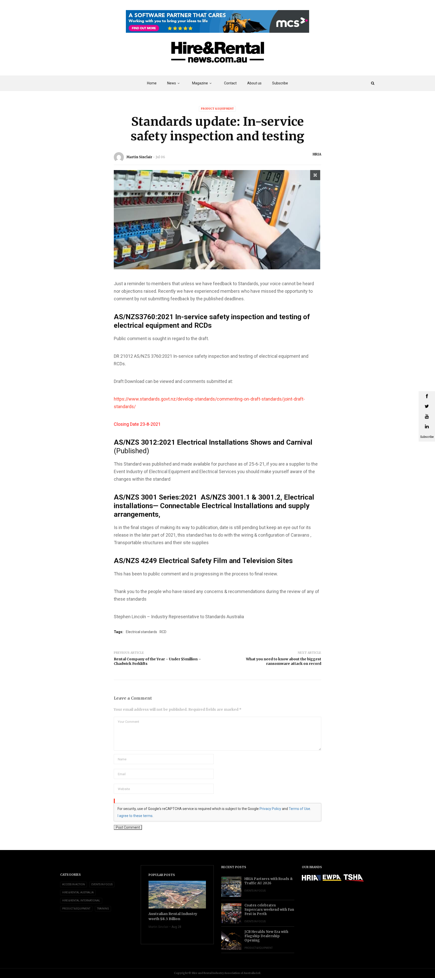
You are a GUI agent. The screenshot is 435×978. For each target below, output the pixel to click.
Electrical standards (141, 632)
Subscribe (280, 83)
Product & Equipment (217, 108)
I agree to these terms (135, 816)
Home (152, 83)
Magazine (200, 83)
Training (103, 908)
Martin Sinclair (139, 157)
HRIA (317, 154)
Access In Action (73, 884)
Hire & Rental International (81, 900)
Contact (230, 83)
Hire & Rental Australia (78, 892)
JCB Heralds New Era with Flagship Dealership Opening (266, 936)
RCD (163, 632)
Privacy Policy (270, 809)
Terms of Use (299, 809)
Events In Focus (102, 884)
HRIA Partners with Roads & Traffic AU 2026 (268, 881)
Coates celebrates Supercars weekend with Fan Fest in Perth (269, 909)
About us (254, 83)
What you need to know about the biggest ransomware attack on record (283, 661)
